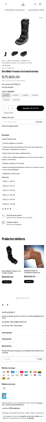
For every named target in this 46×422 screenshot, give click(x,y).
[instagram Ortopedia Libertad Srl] (3, 305)
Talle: (8, 92)
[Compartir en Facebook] (5, 209)
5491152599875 (8, 312)
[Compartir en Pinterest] (10, 209)
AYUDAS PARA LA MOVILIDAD (15, 10)
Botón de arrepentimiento (15, 404)
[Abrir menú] (6, 4)
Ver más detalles (8, 87)
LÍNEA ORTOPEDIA (13, 61)
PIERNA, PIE (25, 61)
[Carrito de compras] (40, 4)
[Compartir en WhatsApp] (3, 209)
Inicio (4, 61)
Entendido (30, 418)
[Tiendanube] (11, 409)
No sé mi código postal (10, 126)
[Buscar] (35, 4)
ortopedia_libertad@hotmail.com (14, 322)
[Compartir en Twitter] (8, 209)
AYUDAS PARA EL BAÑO (36, 10)
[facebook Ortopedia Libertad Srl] (7, 305)
